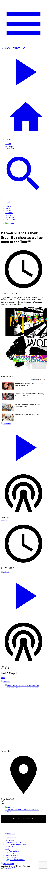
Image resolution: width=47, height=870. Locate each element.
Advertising (9, 146)
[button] (23, 386)
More (3, 677)
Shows (8, 139)
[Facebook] (10, 223)
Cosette (4, 520)
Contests (9, 141)
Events (8, 144)
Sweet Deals (10, 148)
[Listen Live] (23, 446)
